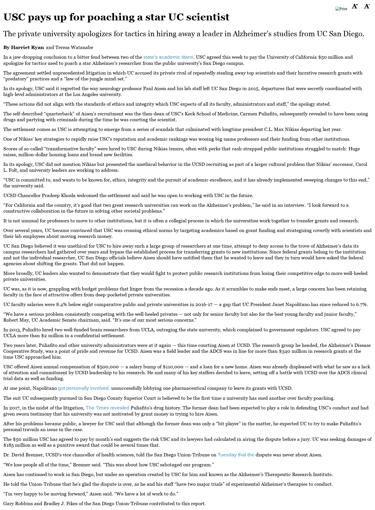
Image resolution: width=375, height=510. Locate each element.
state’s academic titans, (169, 57)
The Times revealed (108, 407)
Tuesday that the (236, 454)
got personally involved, (84, 388)
